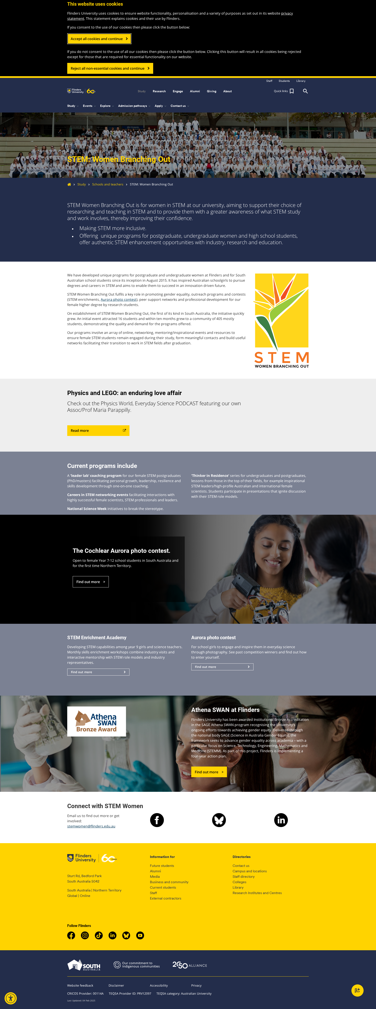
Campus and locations (250, 871)
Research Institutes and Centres (257, 893)
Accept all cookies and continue (97, 38)
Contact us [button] (180, 106)
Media (155, 876)
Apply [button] (161, 106)
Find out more (88, 581)
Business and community (169, 882)
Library (238, 887)
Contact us (241, 866)
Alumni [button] (195, 91)
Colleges (239, 882)
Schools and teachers (107, 184)
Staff (153, 893)
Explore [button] (107, 106)
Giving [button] (211, 91)
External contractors (165, 898)
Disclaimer (116, 985)
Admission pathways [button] (134, 106)
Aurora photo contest (118, 299)
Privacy (196, 985)
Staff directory (244, 876)
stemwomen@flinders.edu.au (91, 826)
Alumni (155, 871)
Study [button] (142, 91)
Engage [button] (178, 91)
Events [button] (90, 106)
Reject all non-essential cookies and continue (107, 68)
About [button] (227, 91)
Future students (162, 866)
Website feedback (80, 985)
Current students (163, 887)
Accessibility (159, 985)
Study (81, 184)
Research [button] (159, 91)
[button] (284, 91)
